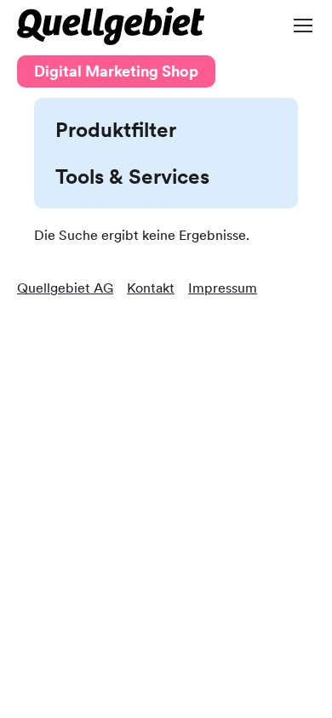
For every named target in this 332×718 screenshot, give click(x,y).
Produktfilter (115, 130)
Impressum (222, 287)
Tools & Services (132, 176)
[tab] (166, 129)
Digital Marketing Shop (116, 71)
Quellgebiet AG (65, 287)
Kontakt (151, 287)
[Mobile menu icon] (303, 25)
